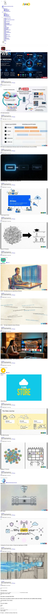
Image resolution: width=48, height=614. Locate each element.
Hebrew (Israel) (6, 28)
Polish (5, 33)
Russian (5, 35)
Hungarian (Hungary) (7, 29)
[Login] (5, 43)
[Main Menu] (5, 3)
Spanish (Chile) (6, 38)
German (5, 26)
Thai (4, 39)
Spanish (5, 37)
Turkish (5, 40)
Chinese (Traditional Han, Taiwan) (9, 19)
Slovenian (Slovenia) (7, 36)
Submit (9, 593)
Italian (5, 30)
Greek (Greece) (6, 27)
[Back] (5, 1)
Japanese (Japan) (6, 31)
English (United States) (7, 24)
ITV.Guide (8, 50)
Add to (3, 149)
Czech (5, 20)
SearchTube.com (7, 11)
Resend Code (2, 593)
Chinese (5, 18)
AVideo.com (7, 10)
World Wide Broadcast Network (12, 482)
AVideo (8, 372)
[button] (3, 51)
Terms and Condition (3, 600)
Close (6, 593)
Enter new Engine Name (4, 609)
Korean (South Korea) (7, 32)
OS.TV (6, 8)
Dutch (5, 22)
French (5, 25)
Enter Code (2, 592)
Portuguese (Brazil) (7, 34)
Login (14, 82)
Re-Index (11, 600)
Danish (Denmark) (7, 21)
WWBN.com (7, 9)
